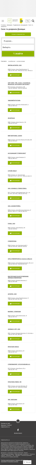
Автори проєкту (18, 433)
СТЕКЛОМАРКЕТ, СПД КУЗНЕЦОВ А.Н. (19, 364)
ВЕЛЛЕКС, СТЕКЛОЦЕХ (14, 311)
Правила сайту (19, 460)
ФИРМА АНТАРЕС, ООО (15, 65)
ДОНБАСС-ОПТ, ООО (14, 329)
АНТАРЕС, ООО (12, 294)
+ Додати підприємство (18, 34)
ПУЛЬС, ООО (11, 223)
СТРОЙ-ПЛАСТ (12, 171)
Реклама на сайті (5, 423)
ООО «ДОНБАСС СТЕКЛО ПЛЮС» (17, 188)
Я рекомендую (15, 75)
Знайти (19, 54)
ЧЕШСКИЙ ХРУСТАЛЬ (14, 100)
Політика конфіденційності (8, 460)
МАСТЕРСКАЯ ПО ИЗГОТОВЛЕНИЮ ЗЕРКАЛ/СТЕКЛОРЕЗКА (18, 277)
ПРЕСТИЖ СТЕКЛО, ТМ (14, 382)
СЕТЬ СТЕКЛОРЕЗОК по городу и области (20, 259)
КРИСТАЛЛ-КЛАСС (13, 346)
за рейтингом (11, 61)
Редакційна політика (12, 461)
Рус (28, 21)
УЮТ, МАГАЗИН (12, 399)
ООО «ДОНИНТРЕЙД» (14, 206)
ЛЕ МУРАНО (11, 118)
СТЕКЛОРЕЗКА (12, 241)
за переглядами (21, 61)
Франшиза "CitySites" (6, 425)
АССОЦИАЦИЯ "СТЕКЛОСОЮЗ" (17, 153)
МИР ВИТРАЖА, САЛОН (15, 135)
